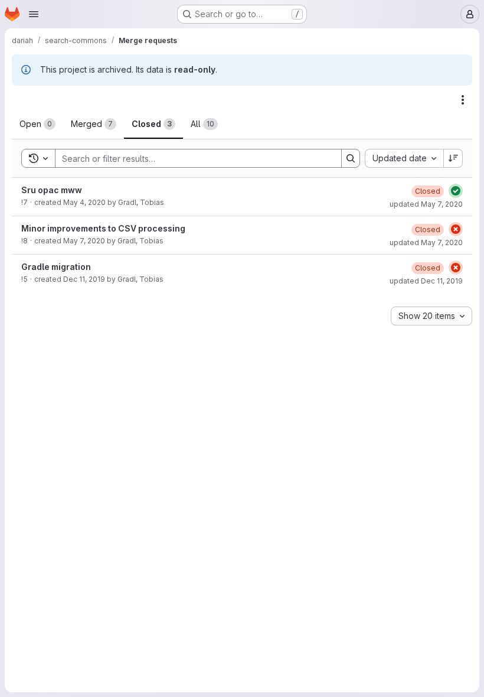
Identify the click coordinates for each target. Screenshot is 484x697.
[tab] (37, 124)
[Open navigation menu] (33, 14)
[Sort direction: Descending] (453, 158)
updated (426, 204)
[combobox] (404, 158)
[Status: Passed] (456, 191)
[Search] (350, 158)
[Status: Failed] (456, 229)
